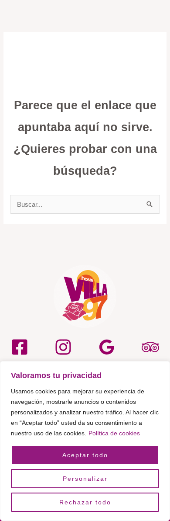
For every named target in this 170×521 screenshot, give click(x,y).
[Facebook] (20, 347)
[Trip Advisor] (150, 347)
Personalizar (85, 478)
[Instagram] (63, 347)
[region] (85, 441)
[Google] (107, 347)
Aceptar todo (85, 455)
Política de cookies (114, 433)
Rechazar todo (85, 502)
